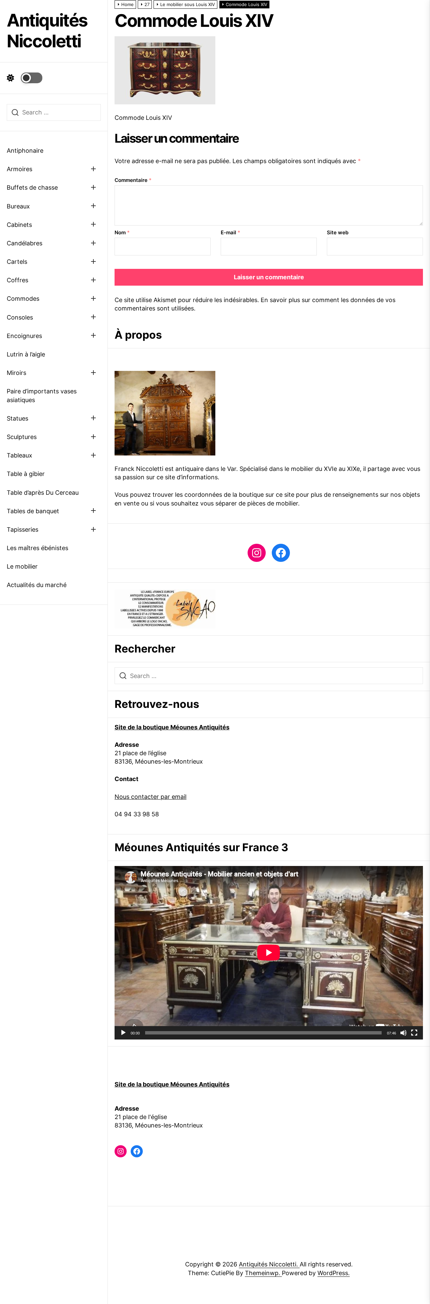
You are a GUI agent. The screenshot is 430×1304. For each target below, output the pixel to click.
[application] (269, 952)
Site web (337, 232)
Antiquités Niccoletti (47, 31)
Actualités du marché (37, 584)
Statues (17, 418)
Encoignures (24, 335)
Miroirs (16, 372)
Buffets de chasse (32, 187)
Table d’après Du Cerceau (43, 492)
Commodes (23, 298)
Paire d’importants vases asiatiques (42, 395)
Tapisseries (22, 529)
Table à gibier (26, 473)
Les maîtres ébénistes (37, 547)
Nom (122, 232)
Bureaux (18, 206)
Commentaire (133, 180)
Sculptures (22, 436)
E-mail (230, 232)
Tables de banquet (33, 511)
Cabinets (19, 224)
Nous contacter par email (150, 796)
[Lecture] (123, 1032)
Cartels (17, 261)
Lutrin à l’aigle (26, 354)
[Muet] (403, 1032)
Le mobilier (22, 566)
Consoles (20, 317)
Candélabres (24, 243)
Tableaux (19, 455)
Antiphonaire (25, 150)
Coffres (17, 280)
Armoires (19, 169)
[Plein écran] (414, 1032)
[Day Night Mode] (24, 78)
